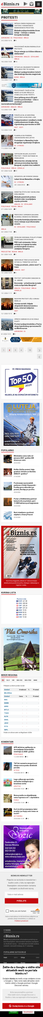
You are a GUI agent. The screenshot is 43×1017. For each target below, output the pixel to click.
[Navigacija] (38, 4)
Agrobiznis (5, 38)
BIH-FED (28, 680)
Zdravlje (20, 168)
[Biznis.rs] (11, 936)
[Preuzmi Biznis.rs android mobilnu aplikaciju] (25, 4)
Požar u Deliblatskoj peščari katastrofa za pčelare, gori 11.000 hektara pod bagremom (26, 501)
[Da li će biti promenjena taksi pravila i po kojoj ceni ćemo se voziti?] (8, 812)
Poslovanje (18, 38)
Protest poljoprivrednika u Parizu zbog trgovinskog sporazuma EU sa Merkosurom (28, 326)
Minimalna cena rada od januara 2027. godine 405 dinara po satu (24, 458)
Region (13, 206)
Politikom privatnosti (21, 921)
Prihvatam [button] (13, 1012)
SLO (8, 680)
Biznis (16, 77)
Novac (23, 963)
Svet (16, 127)
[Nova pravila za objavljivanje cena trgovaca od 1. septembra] (8, 798)
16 (16, 62)
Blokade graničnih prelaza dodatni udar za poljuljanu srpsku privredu (25, 199)
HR (13, 680)
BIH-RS (19, 680)
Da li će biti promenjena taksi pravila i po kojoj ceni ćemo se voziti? (26, 811)
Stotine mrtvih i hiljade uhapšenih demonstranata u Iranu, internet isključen (26, 306)
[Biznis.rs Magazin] (21, 553)
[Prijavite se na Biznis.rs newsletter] (31, 4)
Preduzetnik (6, 252)
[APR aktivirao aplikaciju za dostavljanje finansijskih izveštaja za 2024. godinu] (8, 750)
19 (16, 80)
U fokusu (20, 145)
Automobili (18, 816)
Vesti (21, 127)
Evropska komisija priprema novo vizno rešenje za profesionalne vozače (27, 222)
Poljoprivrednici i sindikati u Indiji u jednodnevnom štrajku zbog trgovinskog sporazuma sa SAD (28, 122)
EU (11, 38)
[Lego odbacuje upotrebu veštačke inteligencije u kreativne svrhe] (8, 782)
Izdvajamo (35, 57)
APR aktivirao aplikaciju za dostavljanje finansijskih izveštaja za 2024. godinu (24, 749)
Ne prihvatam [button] (28, 1012)
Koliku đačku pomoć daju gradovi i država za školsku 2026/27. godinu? (25, 472)
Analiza (27, 57)
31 (16, 171)
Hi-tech (16, 770)
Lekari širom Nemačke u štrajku (27, 179)
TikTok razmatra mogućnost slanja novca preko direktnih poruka (25, 765)
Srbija (26, 38)
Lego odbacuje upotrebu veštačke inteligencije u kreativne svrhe (24, 781)
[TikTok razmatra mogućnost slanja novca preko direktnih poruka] (8, 766)
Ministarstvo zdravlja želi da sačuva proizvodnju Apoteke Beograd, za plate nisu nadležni (27, 163)
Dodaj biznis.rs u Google (23, 1006)
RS (3, 680)
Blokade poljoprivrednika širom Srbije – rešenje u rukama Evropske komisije (27, 33)
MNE (35, 680)
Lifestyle (17, 786)
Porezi (16, 800)
